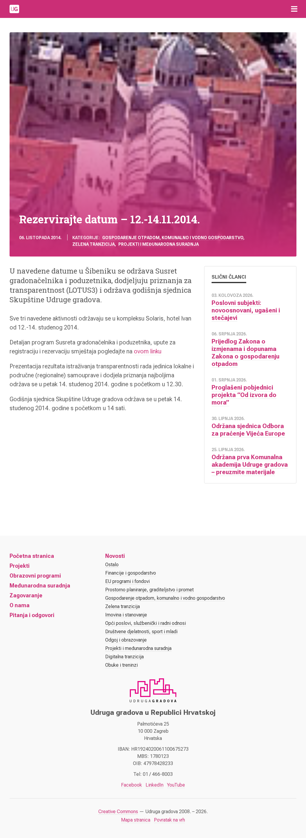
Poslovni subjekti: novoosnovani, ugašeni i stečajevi (246, 310)
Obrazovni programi (35, 576)
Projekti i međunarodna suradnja (158, 244)
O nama (20, 605)
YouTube (176, 785)
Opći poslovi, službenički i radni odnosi (145, 623)
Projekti (20, 566)
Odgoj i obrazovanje (126, 640)
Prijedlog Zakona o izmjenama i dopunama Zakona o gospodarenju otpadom (245, 352)
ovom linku (147, 351)
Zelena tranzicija (93, 244)
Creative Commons (118, 811)
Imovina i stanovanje (126, 615)
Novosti (115, 556)
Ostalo (112, 564)
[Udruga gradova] (14, 9)
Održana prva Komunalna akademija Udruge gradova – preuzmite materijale (250, 465)
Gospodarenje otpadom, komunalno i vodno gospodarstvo (172, 237)
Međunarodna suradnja (40, 585)
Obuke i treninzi (121, 665)
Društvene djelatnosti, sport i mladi (141, 631)
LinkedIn (154, 785)
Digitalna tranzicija (124, 657)
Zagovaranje (26, 595)
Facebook (131, 785)
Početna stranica (32, 556)
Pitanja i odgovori (32, 615)
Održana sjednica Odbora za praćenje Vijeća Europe (248, 429)
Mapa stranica (135, 820)
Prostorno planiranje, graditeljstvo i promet (149, 590)
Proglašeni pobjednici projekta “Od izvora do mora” (244, 395)
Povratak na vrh (169, 820)
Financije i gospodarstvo (130, 573)
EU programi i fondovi (127, 581)
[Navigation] (294, 9)
